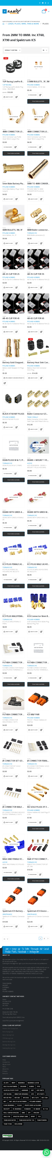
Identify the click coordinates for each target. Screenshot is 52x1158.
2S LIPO (6, 1083)
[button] (5, 11)
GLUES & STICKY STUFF (11, 1090)
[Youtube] (42, 3)
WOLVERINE (18, 1124)
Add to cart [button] (9, 97)
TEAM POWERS (42, 1120)
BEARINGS (21, 1083)
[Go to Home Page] (3, 24)
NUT (5, 1101)
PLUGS (4, 79)
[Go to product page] (13, 169)
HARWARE (25, 1090)
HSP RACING (8, 1094)
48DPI (13, 1083)
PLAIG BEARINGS (9, 1105)
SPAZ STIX (7, 1116)
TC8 (39, 1116)
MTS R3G (26, 1098)
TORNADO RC (32, 233)
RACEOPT (7, 1109)
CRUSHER (23, 1086)
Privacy (5, 1071)
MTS (32, 1094)
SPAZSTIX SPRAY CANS (20, 1116)
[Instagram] (45, 3)
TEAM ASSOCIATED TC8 (26, 1120)
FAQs (4, 1060)
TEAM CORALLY (32, 417)
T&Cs (4, 1067)
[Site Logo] (14, 11)
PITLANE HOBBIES (33, 85)
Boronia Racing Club (9, 1041)
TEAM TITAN (8, 1124)
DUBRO (31, 1086)
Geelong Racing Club (9, 1048)
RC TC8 (45, 1109)
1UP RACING (7, 85)
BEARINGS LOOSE (33, 1083)
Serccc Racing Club (8, 1035)
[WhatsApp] (48, 3)
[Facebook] (40, 3)
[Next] (47, 938)
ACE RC (29, 463)
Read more (33, 95)
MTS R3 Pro (8, 1098)
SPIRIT (33, 1116)
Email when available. (38, 101)
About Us (5, 1069)
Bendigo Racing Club (9, 1045)
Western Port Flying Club (10, 1028)
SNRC (23, 1113)
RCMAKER (27, 1109)
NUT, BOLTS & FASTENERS (18, 1101)
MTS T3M (44, 1098)
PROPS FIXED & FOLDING (33, 1105)
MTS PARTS (40, 1094)
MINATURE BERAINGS (21, 1094)
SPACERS (36, 1113)
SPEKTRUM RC (7, 914)
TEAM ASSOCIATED (10, 1120)
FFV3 (38, 1086)
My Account (6, 1064)
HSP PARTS (40, 1090)
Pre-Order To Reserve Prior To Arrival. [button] (15, 378)
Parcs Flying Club (8, 1032)
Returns (5, 1073)
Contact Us (6, 1062)
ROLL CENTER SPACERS (11, 1113)
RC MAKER (37, 1109)
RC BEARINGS (17, 1109)
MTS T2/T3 (35, 1098)
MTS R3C (17, 1098)
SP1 (29, 1113)
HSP (32, 1090)
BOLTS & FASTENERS (10, 1086)
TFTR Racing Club (8, 1038)
